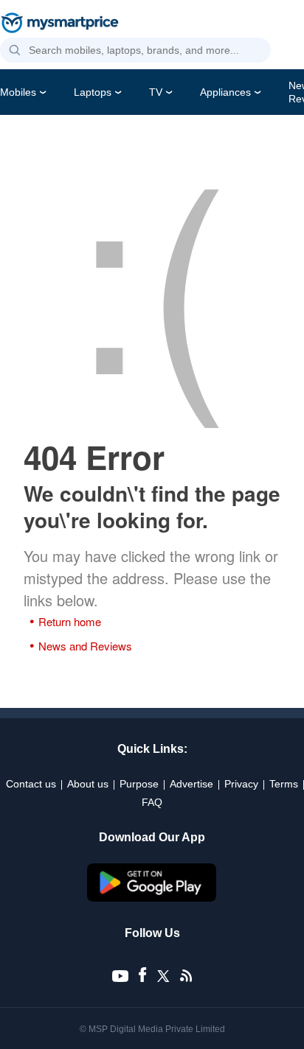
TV (155, 92)
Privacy (241, 784)
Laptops (92, 92)
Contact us (31, 784)
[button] (15, 51)
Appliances (225, 92)
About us (87, 784)
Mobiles (18, 92)
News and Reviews (85, 645)
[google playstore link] (152, 898)
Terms (283, 784)
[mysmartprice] (60, 24)
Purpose (139, 784)
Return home (69, 621)
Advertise (191, 784)
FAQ (152, 802)
